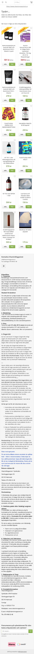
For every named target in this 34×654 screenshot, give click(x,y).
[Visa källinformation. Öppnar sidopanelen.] (17, 377)
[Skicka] (31, 631)
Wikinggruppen (22, 651)
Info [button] (5, 64)
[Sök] (6, 2)
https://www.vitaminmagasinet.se (17, 6)
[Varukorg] (31, 2)
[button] (12, 64)
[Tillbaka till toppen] (30, 650)
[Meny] (2, 2)
